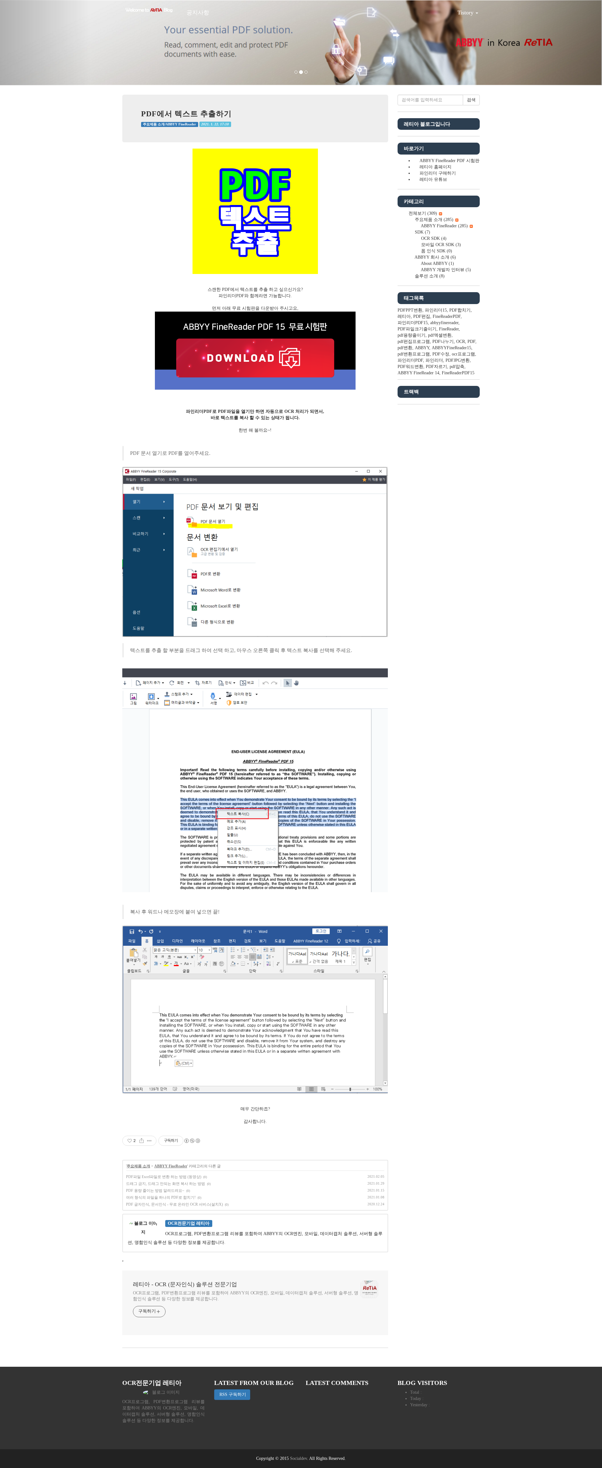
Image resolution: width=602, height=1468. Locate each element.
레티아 (404, 316)
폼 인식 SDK (436, 251)
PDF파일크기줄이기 (417, 329)
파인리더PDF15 (413, 322)
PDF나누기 (443, 341)
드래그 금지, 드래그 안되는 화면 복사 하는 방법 (165, 1183)
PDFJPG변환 (458, 360)
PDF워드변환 (410, 366)
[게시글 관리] (149, 1140)
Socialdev (298, 1458)
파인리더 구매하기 (438, 173)
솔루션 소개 (429, 276)
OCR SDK (433, 238)
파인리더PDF (410, 360)
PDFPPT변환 (410, 310)
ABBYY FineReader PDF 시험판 (449, 160)
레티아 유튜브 (433, 179)
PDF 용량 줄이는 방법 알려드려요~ (155, 1190)
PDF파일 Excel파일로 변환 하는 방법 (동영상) (163, 1177)
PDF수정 (440, 354)
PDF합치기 (460, 310)
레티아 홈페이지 (436, 167)
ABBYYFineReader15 (451, 347)
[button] (45, 42)
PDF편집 (421, 316)
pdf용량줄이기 (411, 335)
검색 (471, 99)
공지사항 (198, 12)
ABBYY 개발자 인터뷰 (445, 269)
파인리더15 (436, 310)
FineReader (449, 329)
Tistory (466, 12)
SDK (422, 232)
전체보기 (422, 213)
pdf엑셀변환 (440, 335)
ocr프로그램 (463, 354)
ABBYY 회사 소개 (435, 257)
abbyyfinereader (444, 322)
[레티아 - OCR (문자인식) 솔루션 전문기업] (149, 10)
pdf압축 (457, 366)
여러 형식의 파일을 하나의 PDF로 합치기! (161, 1197)
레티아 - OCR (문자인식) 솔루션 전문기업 (185, 1284)
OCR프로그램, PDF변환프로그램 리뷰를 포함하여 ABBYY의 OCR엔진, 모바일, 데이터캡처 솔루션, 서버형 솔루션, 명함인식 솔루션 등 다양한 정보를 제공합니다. (245, 1296)
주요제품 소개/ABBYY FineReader (169, 124)
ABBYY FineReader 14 (418, 373)
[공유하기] (141, 1140)
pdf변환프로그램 (414, 354)
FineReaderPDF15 (458, 373)
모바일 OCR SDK (440, 244)
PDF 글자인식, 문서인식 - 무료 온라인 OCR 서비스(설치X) (174, 1204)
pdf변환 (405, 347)
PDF (471, 341)
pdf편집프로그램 (414, 341)
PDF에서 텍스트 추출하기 (186, 114)
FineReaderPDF (447, 316)
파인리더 (434, 360)
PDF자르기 (436, 366)
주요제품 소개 (138, 1166)
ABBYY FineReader (170, 1166)
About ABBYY (437, 263)
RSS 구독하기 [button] (232, 1394)
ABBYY (422, 347)
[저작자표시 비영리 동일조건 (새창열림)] (191, 1140)
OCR (460, 341)
